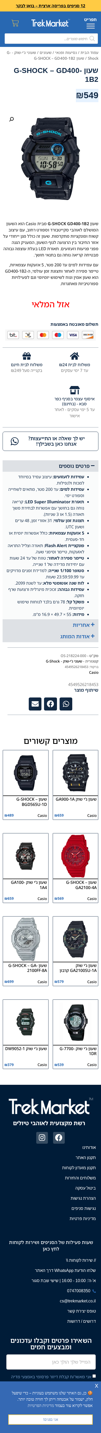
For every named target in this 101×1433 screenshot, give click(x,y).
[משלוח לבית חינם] (27, 356)
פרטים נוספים (74, 465)
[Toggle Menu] (90, 25)
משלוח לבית (78, 365)
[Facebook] (59, 1138)
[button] (11, 119)
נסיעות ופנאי (66, 52)
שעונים (46, 52)
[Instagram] (42, 1138)
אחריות (81, 624)
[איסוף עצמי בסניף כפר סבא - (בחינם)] (74, 390)
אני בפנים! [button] (50, 1419)
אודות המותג (75, 636)
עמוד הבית (89, 52)
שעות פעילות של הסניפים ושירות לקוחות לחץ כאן (51, 1245)
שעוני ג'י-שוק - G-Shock (64, 661)
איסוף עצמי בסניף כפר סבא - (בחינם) (74, 401)
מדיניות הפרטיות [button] (41, 1405)
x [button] (96, 1385)
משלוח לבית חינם (26, 365)
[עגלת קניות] (15, 23)
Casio (93, 672)
